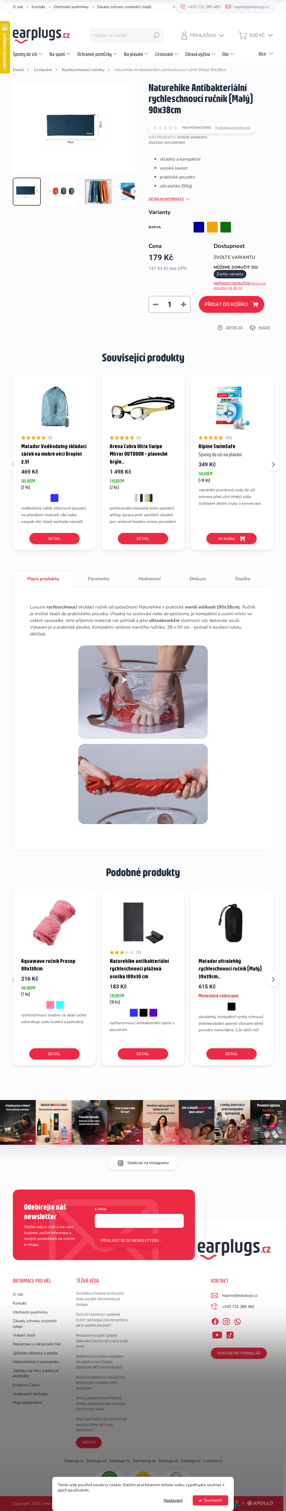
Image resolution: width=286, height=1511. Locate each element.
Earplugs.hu (119, 1460)
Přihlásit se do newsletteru (130, 1240)
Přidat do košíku (226, 304)
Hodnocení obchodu (30, 1394)
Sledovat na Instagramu (148, 1162)
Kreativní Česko (26, 1385)
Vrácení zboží (24, 1335)
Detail (54, 538)
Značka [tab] (242, 579)
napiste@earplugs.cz (240, 1295)
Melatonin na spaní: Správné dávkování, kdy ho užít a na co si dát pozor (102, 1340)
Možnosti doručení (240, 285)
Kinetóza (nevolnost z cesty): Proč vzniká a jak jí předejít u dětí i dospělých (100, 1382)
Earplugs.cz (74, 1460)
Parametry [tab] (98, 579)
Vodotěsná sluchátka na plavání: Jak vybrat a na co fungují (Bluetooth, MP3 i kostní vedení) (100, 1361)
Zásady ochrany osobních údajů (124, 7)
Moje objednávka (27, 1402)
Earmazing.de (144, 1460)
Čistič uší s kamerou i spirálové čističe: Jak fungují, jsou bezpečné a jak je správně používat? (102, 1319)
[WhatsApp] (237, 1321)
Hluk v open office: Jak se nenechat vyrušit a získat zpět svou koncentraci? (101, 1424)
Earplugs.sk (97, 1460)
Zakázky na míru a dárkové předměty (36, 1373)
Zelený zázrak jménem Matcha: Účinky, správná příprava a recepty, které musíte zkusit (101, 1403)
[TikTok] (230, 1334)
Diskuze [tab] (198, 579)
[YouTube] (217, 1334)
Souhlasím (213, 1500)
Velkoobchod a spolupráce (36, 1361)
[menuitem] (28, 54)
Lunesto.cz (213, 1460)
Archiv (89, 1442)
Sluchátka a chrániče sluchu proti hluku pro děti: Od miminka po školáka (100, 1298)
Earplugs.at (168, 1460)
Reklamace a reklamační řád (37, 1344)
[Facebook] (215, 1321)
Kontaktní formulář (239, 1353)
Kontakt (38, 7)
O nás (18, 7)
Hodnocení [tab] (150, 579)
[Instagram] (226, 1321)
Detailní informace (166, 199)
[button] (273, 464)
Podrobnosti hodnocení (233, 127)
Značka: (167, 142)
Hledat (156, 35)
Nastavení (173, 1500)
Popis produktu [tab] (43, 579)
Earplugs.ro (191, 1460)
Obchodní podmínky (71, 7)
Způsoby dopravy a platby (35, 1353)
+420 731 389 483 (238, 1306)
